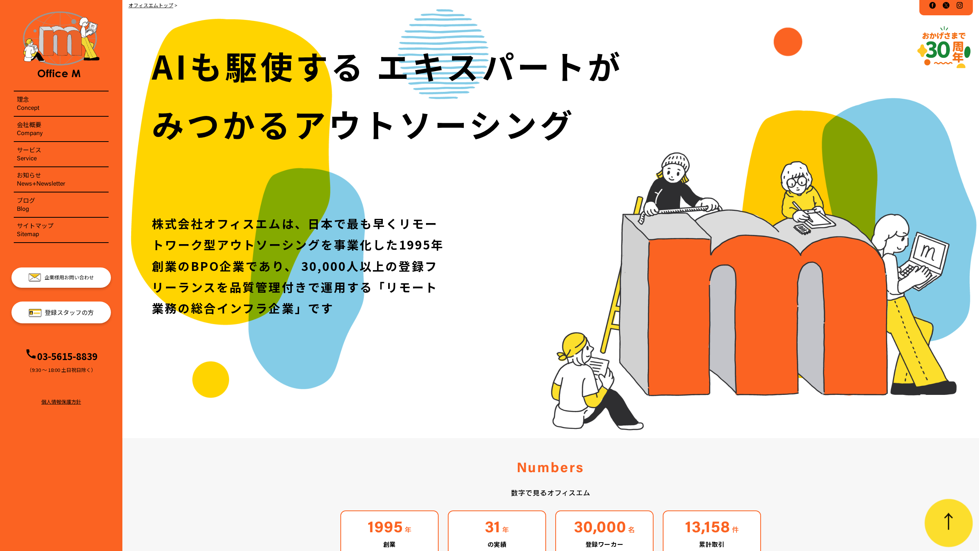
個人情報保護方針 (61, 401)
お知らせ (41, 178)
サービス (29, 153)
